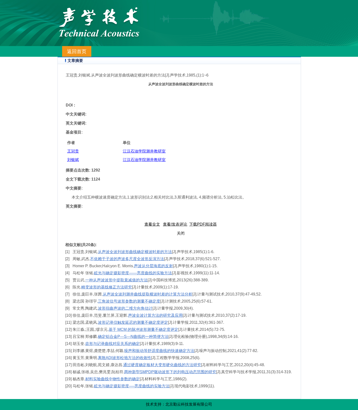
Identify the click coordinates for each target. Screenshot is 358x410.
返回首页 (76, 51)
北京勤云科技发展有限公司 (188, 404)
